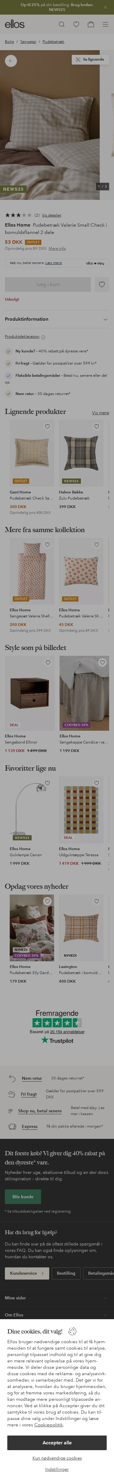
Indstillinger (57, 1469)
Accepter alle (57, 1443)
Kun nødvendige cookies (57, 1458)
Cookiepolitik (48, 1425)
